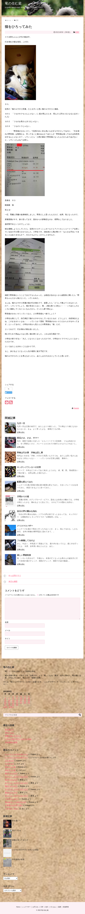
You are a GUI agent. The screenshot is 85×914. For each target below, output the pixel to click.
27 (5, 705)
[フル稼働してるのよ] (10, 544)
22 (13, 703)
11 (25, 698)
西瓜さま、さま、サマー (28, 438)
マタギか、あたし (12, 799)
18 (25, 701)
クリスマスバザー (25, 526)
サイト (7, 638)
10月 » (11, 707)
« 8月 (5, 707)
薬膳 (59, 907)
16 (17, 701)
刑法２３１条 (10, 767)
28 (9, 705)
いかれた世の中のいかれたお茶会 (18, 739)
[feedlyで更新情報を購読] (7, 402)
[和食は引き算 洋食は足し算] (10, 457)
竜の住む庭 (13, 3)
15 (13, 701)
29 (13, 705)
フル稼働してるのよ (26, 540)
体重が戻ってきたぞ (13, 736)
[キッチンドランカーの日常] (10, 471)
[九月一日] (10, 427)
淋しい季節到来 (24, 555)
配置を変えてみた (25, 482)
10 (21, 698)
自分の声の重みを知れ (27, 511)
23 (17, 703)
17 (21, 701)
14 (9, 701)
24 (21, 703)
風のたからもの (11, 773)
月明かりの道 (23, 496)
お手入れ (35, 907)
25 (25, 703)
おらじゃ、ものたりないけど (16, 777)
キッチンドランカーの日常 (29, 467)
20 (5, 703)
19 (29, 701)
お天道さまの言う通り (14, 805)
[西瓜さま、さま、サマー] (10, 442)
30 (17, 705)
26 (29, 703)
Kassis (76, 408)
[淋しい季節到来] (10, 559)
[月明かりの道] (10, 501)
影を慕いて (9, 729)
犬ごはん (53, 907)
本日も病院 (13, 581)
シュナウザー (26, 907)
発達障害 (66, 907)
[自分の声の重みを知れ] (10, 515)
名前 (6, 622)
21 (9, 703)
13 (5, 701)
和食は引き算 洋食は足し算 (30, 452)
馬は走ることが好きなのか (15, 802)
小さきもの (9, 761)
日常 (77, 32)
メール (7, 630)
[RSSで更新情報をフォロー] (11, 402)
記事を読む (21, 432)
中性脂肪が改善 (11, 742)
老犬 (46, 907)
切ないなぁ (9, 733)
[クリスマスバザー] (10, 530)
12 (29, 698)
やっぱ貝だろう (15, 575)
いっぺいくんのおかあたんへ (16, 754)
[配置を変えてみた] (10, 486)
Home (18, 907)
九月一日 (21, 423)
